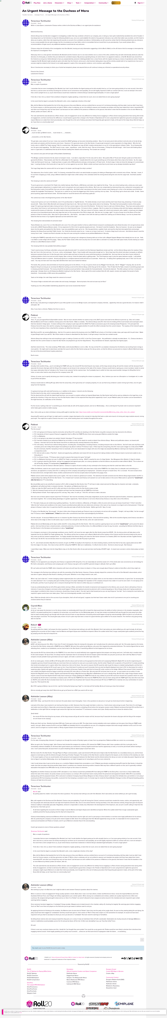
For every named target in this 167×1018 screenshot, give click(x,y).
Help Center (81, 957)
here (21, 1012)
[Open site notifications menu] (135, 3)
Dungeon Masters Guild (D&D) (115, 980)
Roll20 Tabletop (32, 973)
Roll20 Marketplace (33, 978)
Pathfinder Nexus (72, 973)
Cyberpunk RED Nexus (73, 984)
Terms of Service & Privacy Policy (60, 957)
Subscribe (117, 3)
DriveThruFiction (32, 989)
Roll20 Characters (32, 975)
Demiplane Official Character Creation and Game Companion (82, 970)
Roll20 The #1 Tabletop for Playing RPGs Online (39, 970)
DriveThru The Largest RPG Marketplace (36, 984)
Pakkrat (34, 128)
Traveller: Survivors (27, 15)
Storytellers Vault (111, 988)
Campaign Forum (39, 15)
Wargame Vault (31, 993)
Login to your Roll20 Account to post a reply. (51, 948)
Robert (34, 624)
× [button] (165, 1011)
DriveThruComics (32, 987)
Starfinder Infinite (111, 984)
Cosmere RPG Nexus (73, 982)
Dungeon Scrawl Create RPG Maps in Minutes (114, 970)
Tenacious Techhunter (41, 20)
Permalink (34, 23)
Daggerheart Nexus (72, 975)
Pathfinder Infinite (111, 982)
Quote (39, 23)
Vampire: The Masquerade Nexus (77, 978)
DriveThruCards (31, 991)
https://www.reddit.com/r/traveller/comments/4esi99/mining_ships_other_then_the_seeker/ (107, 412)
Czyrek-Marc (36, 605)
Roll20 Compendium (33, 980)
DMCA (70, 957)
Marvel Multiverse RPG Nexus (75, 980)
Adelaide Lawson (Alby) (42, 639)
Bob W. (35, 792)
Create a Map (110, 973)
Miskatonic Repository (113, 986)
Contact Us (75, 957)
